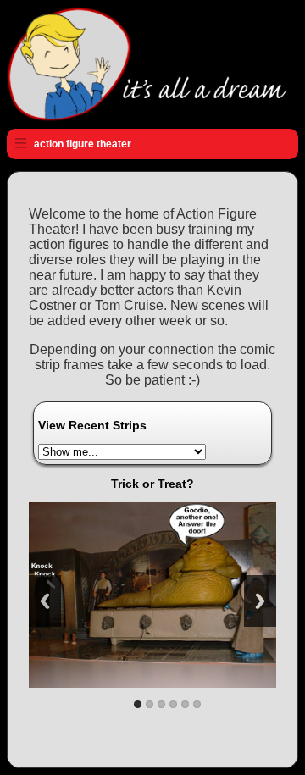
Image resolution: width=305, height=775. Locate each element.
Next (260, 601)
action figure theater (82, 144)
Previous (45, 601)
